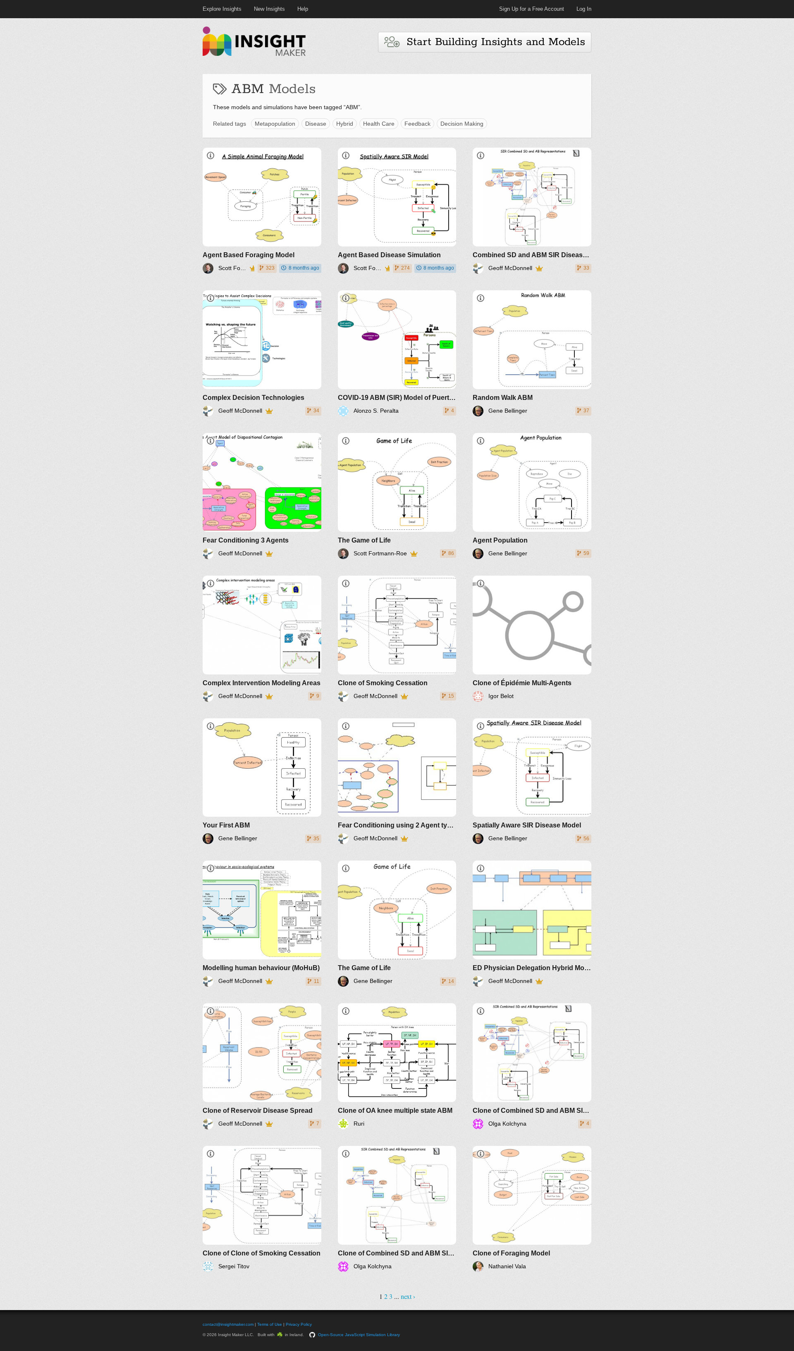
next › (408, 1296)
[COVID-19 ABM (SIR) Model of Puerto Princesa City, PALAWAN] (397, 353)
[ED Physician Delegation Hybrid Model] (532, 924)
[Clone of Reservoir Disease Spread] (262, 1066)
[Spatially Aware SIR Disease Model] (532, 781)
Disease (315, 123)
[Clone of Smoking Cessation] (397, 639)
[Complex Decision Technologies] (262, 353)
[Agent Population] (532, 496)
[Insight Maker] (254, 54)
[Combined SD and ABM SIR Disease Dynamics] (532, 211)
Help (302, 9)
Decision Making (461, 123)
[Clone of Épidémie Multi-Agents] (532, 639)
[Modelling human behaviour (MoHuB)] (262, 924)
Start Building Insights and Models (492, 42)
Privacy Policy (299, 1324)
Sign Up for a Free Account (531, 9)
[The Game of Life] (397, 496)
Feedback (417, 123)
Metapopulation (275, 123)
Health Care (379, 123)
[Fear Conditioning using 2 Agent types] (397, 781)
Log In (583, 9)
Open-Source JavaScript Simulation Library (359, 1334)
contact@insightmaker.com (228, 1324)
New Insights (269, 9)
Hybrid (344, 123)
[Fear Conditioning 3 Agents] (262, 496)
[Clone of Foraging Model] (532, 1209)
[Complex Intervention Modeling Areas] (262, 639)
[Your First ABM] (262, 781)
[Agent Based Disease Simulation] (397, 211)
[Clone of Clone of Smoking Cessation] (262, 1209)
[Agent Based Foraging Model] (262, 211)
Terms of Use (269, 1324)
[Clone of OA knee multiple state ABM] (397, 1066)
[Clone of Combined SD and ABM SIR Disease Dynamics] (532, 1066)
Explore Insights (222, 9)
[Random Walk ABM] (532, 353)
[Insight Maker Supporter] (251, 268)
